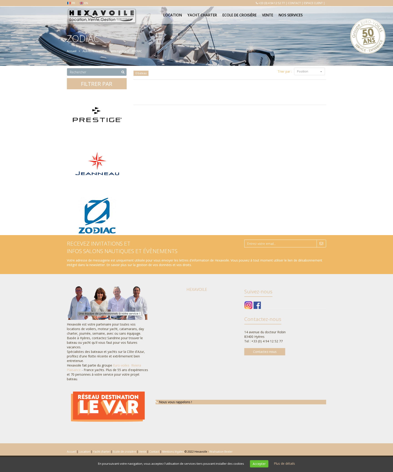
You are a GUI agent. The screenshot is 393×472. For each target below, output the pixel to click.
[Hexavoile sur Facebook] (257, 305)
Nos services (291, 15)
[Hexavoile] (101, 12)
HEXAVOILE (196, 289)
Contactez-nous (265, 351)
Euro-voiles (121, 365)
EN (86, 3)
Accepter (259, 464)
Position (303, 71)
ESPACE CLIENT (313, 3)
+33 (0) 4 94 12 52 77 (272, 3)
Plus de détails (284, 463)
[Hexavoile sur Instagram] (248, 305)
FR (73, 3)
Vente (267, 15)
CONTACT (294, 3)
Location (172, 15)
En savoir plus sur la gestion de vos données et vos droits (148, 265)
